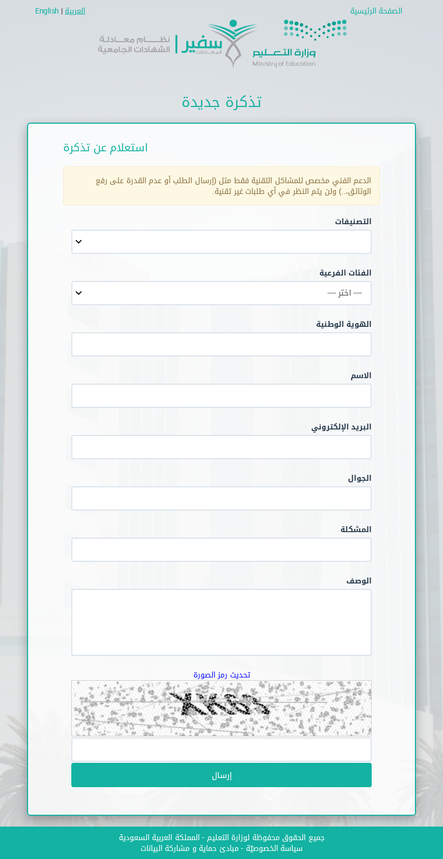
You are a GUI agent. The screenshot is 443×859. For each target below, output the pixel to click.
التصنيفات (353, 221)
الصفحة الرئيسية (376, 10)
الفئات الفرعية (345, 272)
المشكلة (356, 529)
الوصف (359, 580)
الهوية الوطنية (344, 324)
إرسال (222, 774)
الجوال (360, 478)
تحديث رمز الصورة (221, 674)
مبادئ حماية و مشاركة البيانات (189, 848)
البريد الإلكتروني (341, 426)
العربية (75, 10)
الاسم (361, 375)
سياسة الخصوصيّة (274, 848)
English (47, 10)
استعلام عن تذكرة (105, 147)
